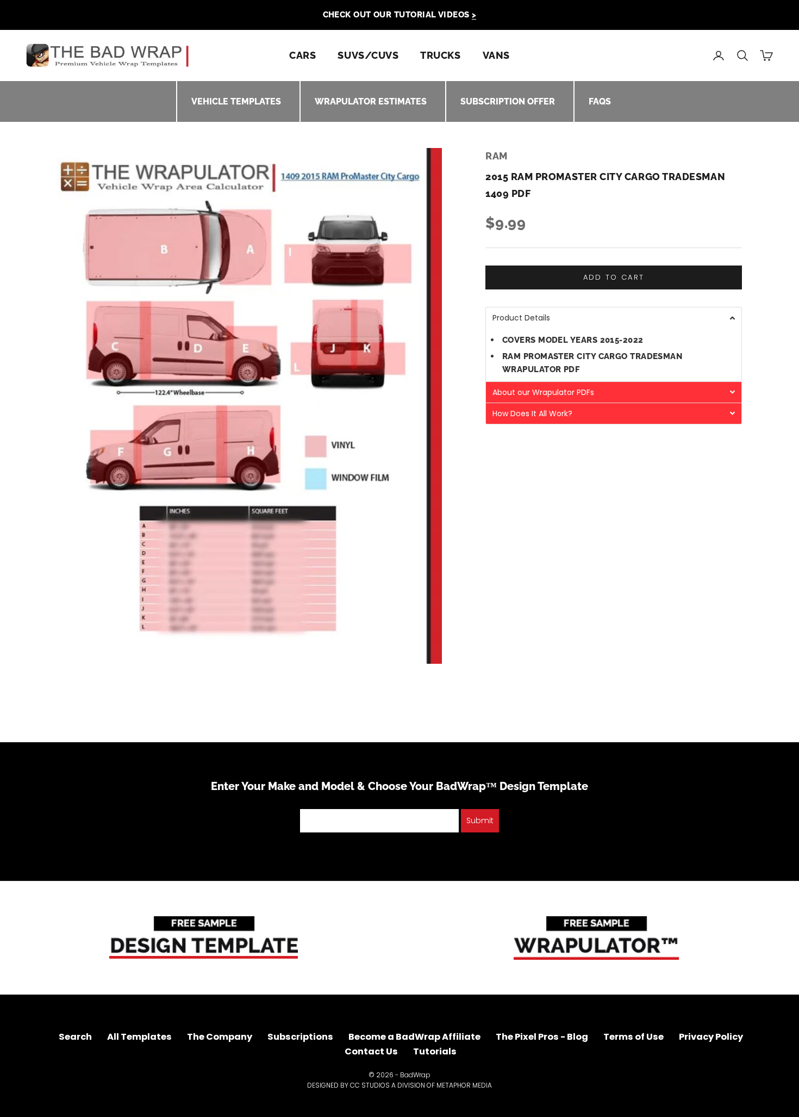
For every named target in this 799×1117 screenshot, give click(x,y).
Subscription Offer (507, 101)
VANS (496, 55)
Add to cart (614, 278)
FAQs (600, 101)
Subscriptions (300, 1036)
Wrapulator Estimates (371, 101)
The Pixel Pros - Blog (542, 1036)
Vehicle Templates (236, 101)
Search (75, 1036)
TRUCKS (440, 55)
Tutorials (435, 1051)
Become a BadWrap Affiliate (414, 1036)
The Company (219, 1036)
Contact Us (371, 1051)
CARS (302, 55)
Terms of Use (633, 1036)
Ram (496, 156)
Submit (480, 820)
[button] (613, 318)
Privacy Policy (711, 1036)
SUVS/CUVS (368, 55)
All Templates (139, 1036)
